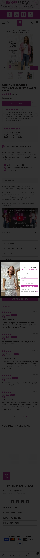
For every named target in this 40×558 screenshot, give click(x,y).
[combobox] (23, 283)
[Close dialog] (38, 263)
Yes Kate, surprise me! (29, 286)
